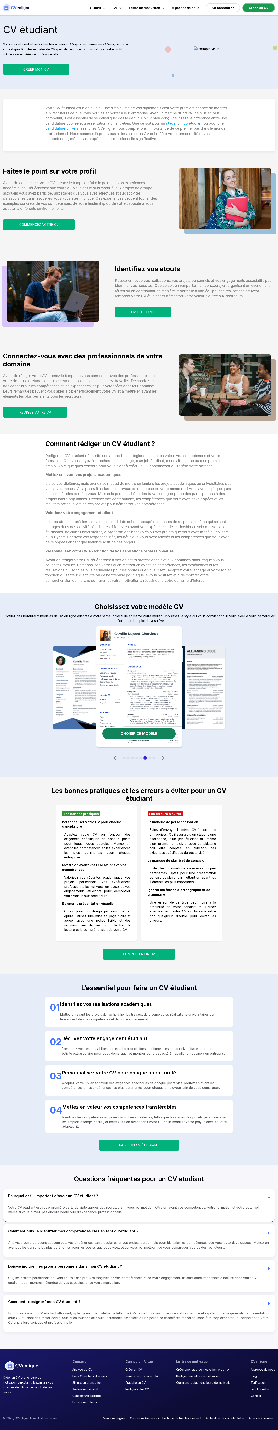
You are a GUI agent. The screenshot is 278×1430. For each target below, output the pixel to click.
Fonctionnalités (261, 1389)
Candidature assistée (86, 1395)
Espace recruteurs (84, 1402)
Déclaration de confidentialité (224, 1418)
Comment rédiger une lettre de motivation (204, 1382)
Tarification (258, 1382)
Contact (256, 1395)
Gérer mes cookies (260, 1418)
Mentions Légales (115, 1418)
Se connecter (223, 8)
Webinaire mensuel (85, 1389)
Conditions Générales (144, 1418)
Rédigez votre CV (35, 412)
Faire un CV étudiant (139, 1145)
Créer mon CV (36, 69)
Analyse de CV (82, 1369)
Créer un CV (259, 8)
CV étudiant (142, 312)
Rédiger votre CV (137, 1389)
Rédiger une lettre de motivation (198, 1376)
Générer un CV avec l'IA (141, 1376)
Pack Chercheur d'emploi (89, 1376)
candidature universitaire (65, 128)
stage (170, 123)
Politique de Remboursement (181, 1418)
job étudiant (192, 123)
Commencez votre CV (39, 224)
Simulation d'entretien (87, 1382)
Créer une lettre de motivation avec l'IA (202, 1369)
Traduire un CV (135, 1382)
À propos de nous (185, 8)
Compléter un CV (139, 954)
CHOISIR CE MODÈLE (139, 733)
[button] (115, 757)
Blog (254, 1376)
